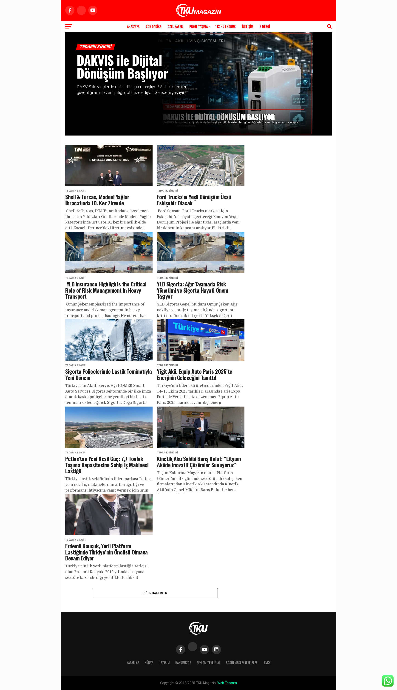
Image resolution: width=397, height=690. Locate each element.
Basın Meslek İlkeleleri (242, 662)
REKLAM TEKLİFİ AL (208, 662)
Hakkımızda (183, 662)
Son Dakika (153, 26)
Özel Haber (175, 26)
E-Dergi (265, 26)
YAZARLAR (133, 662)
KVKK (267, 662)
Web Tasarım (227, 683)
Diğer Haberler (155, 593)
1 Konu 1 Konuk (225, 26)
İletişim (247, 26)
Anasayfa (133, 26)
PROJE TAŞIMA (198, 26)
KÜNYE (149, 662)
